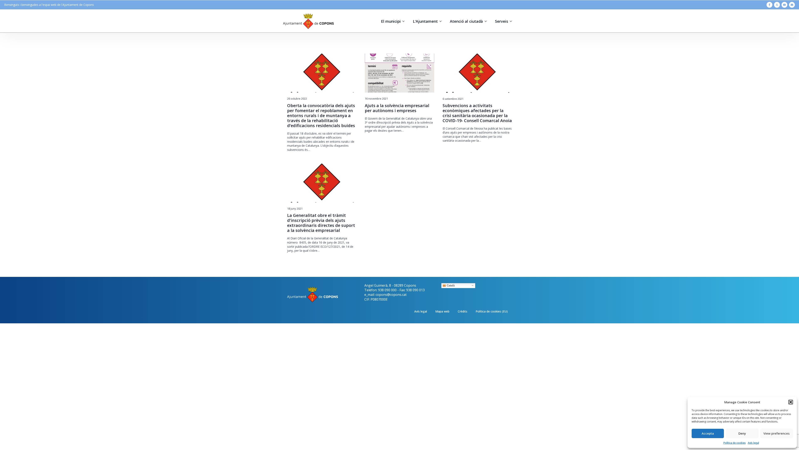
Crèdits (462, 311)
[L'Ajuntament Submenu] (442, 21)
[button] (791, 402)
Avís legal (753, 443)
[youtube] (784, 5)
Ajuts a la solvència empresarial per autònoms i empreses (397, 108)
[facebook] (769, 5)
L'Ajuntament (425, 21)
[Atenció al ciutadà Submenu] (487, 21)
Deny (742, 433)
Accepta (708, 433)
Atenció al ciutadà (466, 21)
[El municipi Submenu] (405, 21)
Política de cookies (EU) (492, 311)
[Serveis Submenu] (512, 21)
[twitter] (777, 5)
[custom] (792, 5)
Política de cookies (734, 443)
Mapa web (442, 311)
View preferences (776, 433)
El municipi (391, 21)
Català (450, 285)
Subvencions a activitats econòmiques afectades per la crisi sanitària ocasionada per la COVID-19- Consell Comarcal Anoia (477, 113)
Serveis (501, 21)
